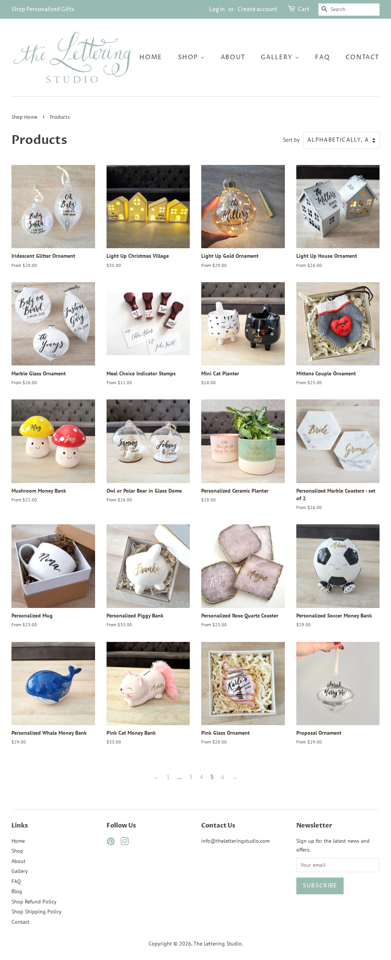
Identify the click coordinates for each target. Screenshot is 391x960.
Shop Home (24, 117)
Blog (16, 891)
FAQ (322, 57)
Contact (363, 57)
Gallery (278, 57)
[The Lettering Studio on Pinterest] (111, 842)
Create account (258, 9)
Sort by (291, 139)
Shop (189, 57)
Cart (304, 9)
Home (150, 57)
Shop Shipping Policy (36, 911)
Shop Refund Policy (34, 901)
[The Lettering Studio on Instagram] (124, 842)
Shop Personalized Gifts (42, 9)
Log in (217, 9)
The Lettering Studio (218, 943)
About (233, 57)
